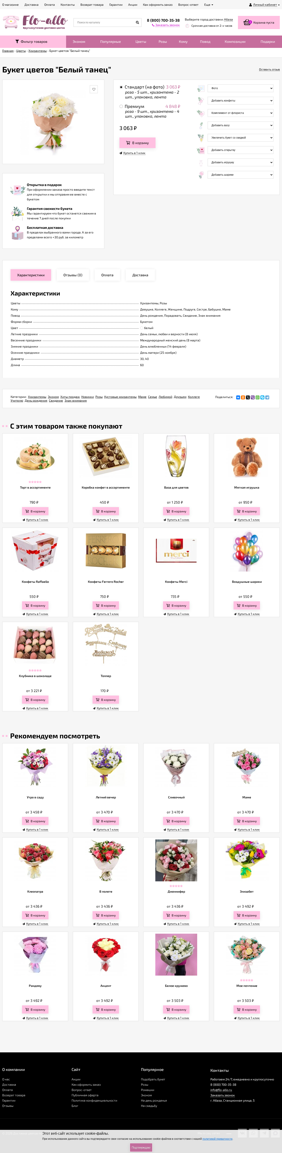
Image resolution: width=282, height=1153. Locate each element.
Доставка (9, 1084)
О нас (6, 1079)
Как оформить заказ (86, 1084)
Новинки (87, 397)
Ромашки (147, 1090)
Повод (205, 41)
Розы (163, 41)
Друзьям (180, 397)
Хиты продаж (70, 397)
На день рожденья (154, 1100)
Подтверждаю (141, 1147)
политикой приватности (217, 1138)
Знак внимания (76, 400)
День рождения (36, 400)
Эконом (79, 41)
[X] (248, 397)
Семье (152, 397)
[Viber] (253, 397)
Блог (75, 1106)
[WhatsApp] (258, 397)
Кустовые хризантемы (120, 397)
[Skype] (262, 397)
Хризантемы (37, 397)
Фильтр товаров (33, 41)
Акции (76, 1079)
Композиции (235, 41)
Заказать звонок (222, 1095)
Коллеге (194, 397)
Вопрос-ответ (82, 1090)
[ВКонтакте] (238, 397)
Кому (183, 41)
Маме (142, 397)
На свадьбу (149, 1106)
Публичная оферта (85, 1095)
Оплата (7, 1090)
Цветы (140, 41)
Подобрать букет (153, 1079)
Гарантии (8, 1100)
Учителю (17, 400)
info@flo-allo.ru (221, 1090)
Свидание (56, 400)
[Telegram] (267, 397)
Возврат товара (13, 1095)
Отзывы (7, 1106)
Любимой (165, 397)
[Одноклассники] (243, 397)
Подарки (268, 41)
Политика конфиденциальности (94, 1100)
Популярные (110, 41)
